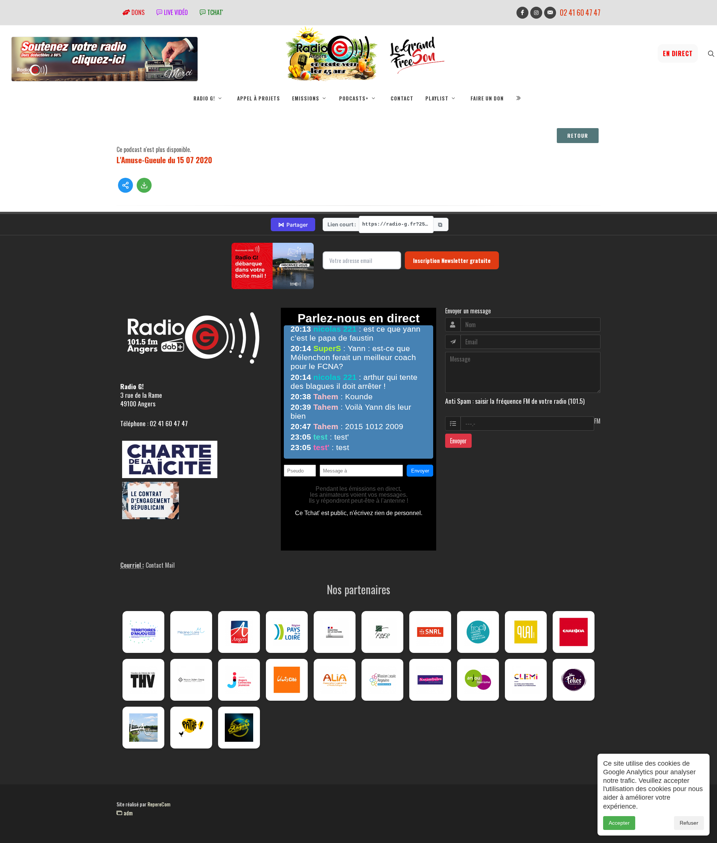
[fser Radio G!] (382, 632)
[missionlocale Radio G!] (382, 679)
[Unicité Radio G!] (286, 679)
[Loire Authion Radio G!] (143, 727)
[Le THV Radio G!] (143, 679)
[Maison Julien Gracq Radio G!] (191, 679)
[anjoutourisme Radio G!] (478, 679)
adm (127, 813)
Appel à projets (258, 98)
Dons (137, 12)
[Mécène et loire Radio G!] (191, 632)
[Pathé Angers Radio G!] (191, 727)
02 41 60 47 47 (580, 12)
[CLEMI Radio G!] (525, 679)
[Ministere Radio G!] (334, 632)
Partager (293, 224)
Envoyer (458, 440)
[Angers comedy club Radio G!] (239, 727)
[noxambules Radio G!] (430, 679)
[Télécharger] (144, 185)
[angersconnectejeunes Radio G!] (239, 679)
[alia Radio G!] (334, 679)
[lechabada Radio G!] (573, 632)
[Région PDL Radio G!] (286, 632)
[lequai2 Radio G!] (525, 632)
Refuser (689, 823)
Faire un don (487, 98)
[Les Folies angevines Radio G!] (573, 679)
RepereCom (159, 804)
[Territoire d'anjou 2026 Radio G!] (143, 632)
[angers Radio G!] (239, 632)
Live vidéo (175, 12)
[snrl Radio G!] (430, 632)
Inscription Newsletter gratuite (452, 260)
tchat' (214, 12)
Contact (402, 98)
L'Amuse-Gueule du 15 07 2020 (164, 159)
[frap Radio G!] (478, 632)
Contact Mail (160, 565)
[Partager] (125, 185)
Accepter (619, 823)
